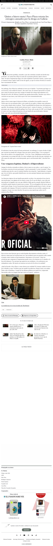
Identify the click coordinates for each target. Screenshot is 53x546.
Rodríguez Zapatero (6, 479)
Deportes (48, 8)
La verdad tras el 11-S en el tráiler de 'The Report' (15, 305)
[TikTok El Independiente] (36, 535)
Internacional (23, 8)
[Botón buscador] (51, 4)
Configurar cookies (26, 541)
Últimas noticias (10, 1)
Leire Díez (3, 486)
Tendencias (8, 309)
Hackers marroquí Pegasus (19, 1)
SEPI (2, 475)
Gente (42, 8)
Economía (15, 8)
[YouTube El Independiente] (24, 535)
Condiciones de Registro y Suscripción (33, 539)
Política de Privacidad (7, 539)
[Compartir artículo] (20, 68)
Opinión (3, 8)
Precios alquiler (41, 1)
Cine (2, 302)
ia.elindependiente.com (14, 518)
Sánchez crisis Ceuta (49, 1)
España (9, 8)
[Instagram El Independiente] (28, 535)
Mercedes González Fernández (8, 488)
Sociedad (36, 8)
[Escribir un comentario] (33, 68)
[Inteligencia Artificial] (14, 515)
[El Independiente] (26, 5)
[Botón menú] (2, 4)
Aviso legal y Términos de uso (18, 539)
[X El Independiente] (16, 535)
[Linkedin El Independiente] (32, 535)
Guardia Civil (4, 483)
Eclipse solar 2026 (5, 473)
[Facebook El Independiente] (20, 535)
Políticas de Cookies (46, 539)
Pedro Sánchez (4, 481)
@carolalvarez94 (26, 61)
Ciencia (31, 8)
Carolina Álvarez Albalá (26, 59)
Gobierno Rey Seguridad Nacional (31, 1)
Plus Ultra (3, 477)
